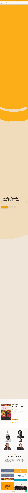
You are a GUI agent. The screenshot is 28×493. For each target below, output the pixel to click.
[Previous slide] (1, 202)
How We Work (12, 207)
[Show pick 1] (12, 422)
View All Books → (14, 425)
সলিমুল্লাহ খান (13, 407)
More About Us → (14, 466)
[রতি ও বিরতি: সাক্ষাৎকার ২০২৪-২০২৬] (6, 412)
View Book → (15, 419)
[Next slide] (26, 202)
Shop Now (18, 0)
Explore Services (4, 207)
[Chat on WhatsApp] (26, 491)
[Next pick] (17, 422)
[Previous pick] (11, 422)
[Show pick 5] (15, 422)
